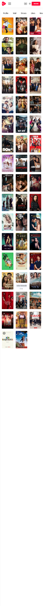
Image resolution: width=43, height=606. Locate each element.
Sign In (36, 4)
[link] (4, 4)
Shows (23, 13)
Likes (33, 13)
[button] (25, 4)
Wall (14, 13)
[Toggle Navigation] (9, 4)
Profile (5, 13)
